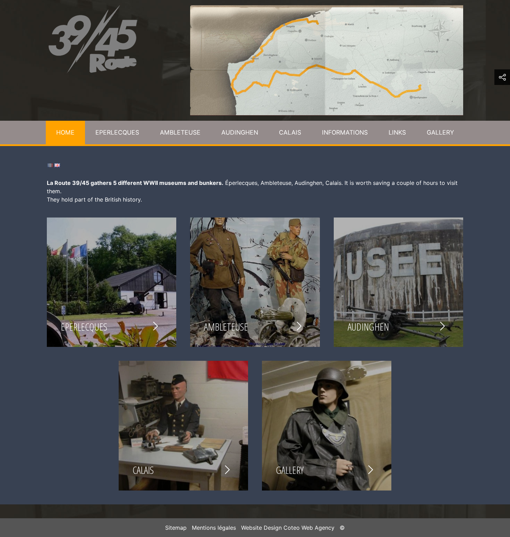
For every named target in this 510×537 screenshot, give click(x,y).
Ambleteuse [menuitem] (180, 132)
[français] (50, 165)
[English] (57, 165)
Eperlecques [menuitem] (117, 132)
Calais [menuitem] (290, 132)
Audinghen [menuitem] (239, 132)
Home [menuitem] (65, 132)
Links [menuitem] (397, 132)
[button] (502, 77)
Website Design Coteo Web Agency (287, 527)
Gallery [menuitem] (440, 132)
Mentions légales (214, 527)
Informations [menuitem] (345, 132)
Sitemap (176, 527)
